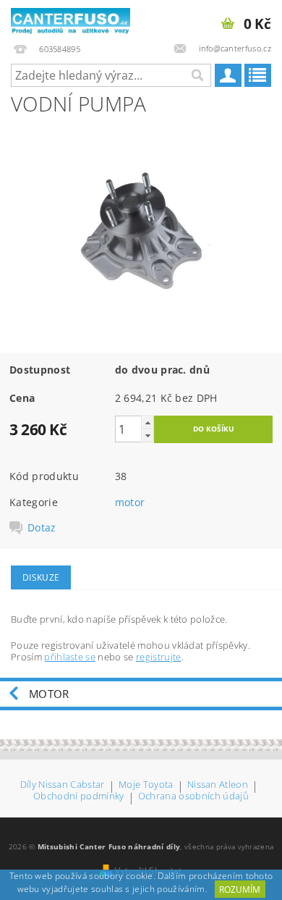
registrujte (158, 656)
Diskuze (40, 577)
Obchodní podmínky (78, 796)
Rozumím (239, 889)
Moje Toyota (146, 785)
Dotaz (41, 527)
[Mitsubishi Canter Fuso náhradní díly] (70, 19)
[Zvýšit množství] (147, 422)
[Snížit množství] (147, 435)
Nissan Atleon (217, 785)
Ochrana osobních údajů (193, 796)
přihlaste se (69, 656)
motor (130, 502)
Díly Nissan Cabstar (62, 785)
